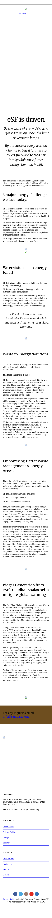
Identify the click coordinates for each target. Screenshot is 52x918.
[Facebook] (15, 894)
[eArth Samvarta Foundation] (26, 9)
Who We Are (8, 858)
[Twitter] (21, 894)
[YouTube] (31, 894)
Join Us (6, 869)
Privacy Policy (9, 899)
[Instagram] (26, 894)
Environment (8, 826)
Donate (22, 13)
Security (6, 843)
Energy (6, 837)
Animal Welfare (9, 832)
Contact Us (7, 864)
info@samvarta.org (16, 716)
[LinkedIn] (37, 894)
